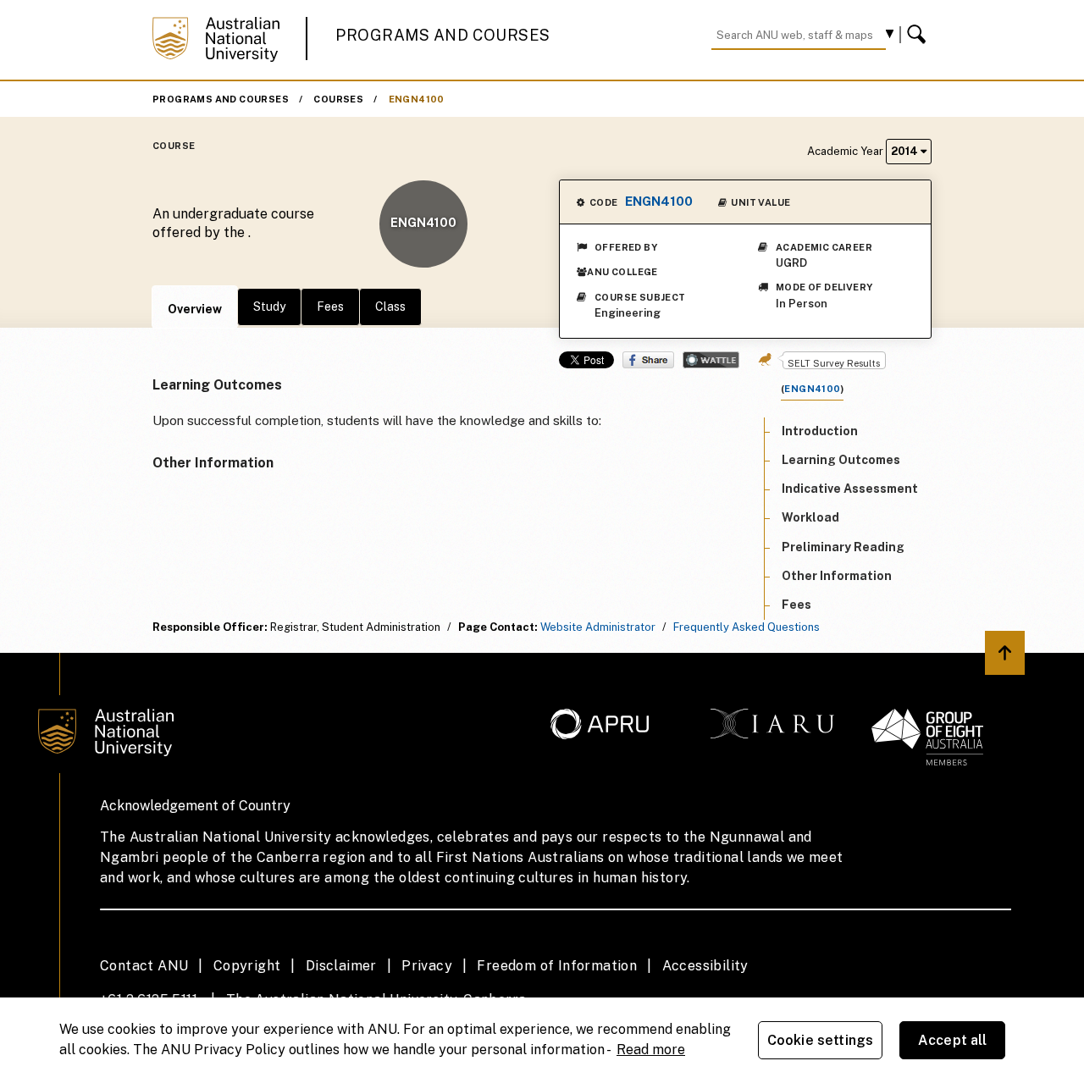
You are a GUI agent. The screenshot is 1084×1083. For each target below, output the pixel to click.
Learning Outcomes (841, 460)
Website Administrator (597, 627)
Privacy (426, 966)
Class (390, 306)
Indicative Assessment (850, 488)
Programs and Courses (442, 35)
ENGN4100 (417, 99)
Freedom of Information (557, 966)
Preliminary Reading (843, 547)
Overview (195, 309)
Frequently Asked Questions (746, 627)
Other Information (837, 576)
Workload (810, 518)
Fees (330, 306)
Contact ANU (144, 966)
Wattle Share (711, 359)
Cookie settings (820, 1040)
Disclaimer (341, 966)
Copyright (247, 966)
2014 (906, 151)
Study (269, 306)
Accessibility (705, 966)
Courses (338, 99)
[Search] (919, 34)
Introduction (820, 431)
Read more (651, 1050)
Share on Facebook (648, 359)
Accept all (952, 1040)
